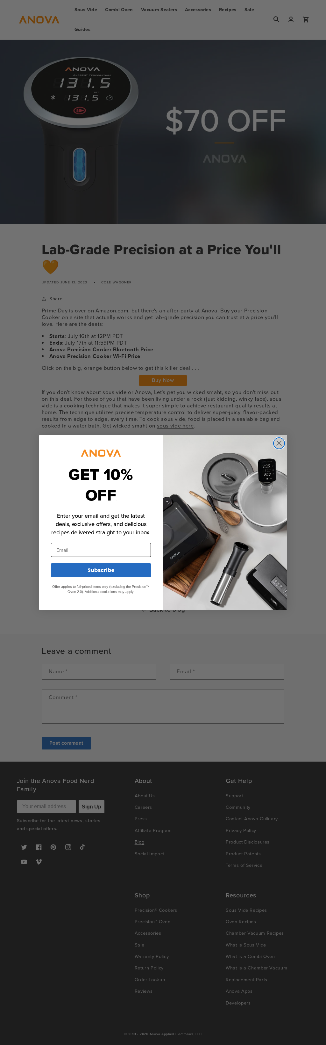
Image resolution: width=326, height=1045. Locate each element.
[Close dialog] (279, 443)
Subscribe (101, 570)
